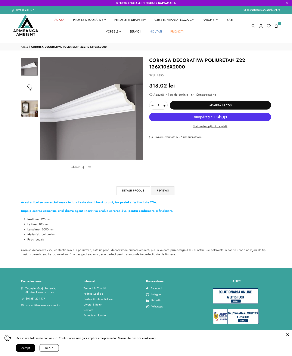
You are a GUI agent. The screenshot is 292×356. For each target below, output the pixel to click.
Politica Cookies (93, 294)
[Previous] (46, 108)
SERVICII (135, 31)
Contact (88, 310)
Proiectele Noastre (95, 315)
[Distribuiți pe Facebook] (83, 167)
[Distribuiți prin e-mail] (89, 167)
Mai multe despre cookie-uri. (137, 338)
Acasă (24, 47)
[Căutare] (253, 26)
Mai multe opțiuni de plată (210, 126)
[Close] (288, 334)
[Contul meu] (261, 26)
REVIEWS (162, 190)
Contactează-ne (205, 95)
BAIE (230, 20)
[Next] (137, 108)
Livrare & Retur (93, 305)
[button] (276, 26)
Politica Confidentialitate (98, 299)
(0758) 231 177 (24, 10)
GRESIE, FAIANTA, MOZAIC (173, 20)
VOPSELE (112, 31)
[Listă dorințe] (269, 26)
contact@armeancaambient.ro (263, 10)
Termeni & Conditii (95, 288)
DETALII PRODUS (133, 190)
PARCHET (209, 20)
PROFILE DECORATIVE (88, 20)
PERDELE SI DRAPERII (129, 20)
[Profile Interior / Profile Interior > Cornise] (29, 66)
